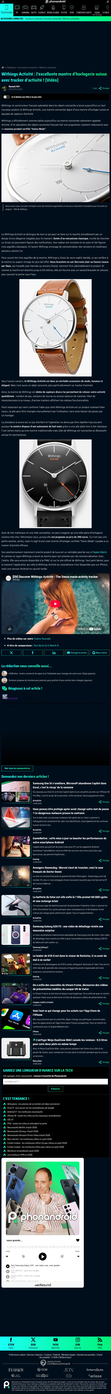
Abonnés (55, 1346)
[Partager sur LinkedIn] (54, 653)
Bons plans (53, 12)
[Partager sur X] (11, 653)
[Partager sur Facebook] (33, 653)
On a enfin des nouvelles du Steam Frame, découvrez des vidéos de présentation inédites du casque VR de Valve (70, 987)
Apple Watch (100, 552)
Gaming (25, 12)
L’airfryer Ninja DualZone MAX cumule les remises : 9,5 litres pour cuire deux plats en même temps (70, 1042)
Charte (99, 1355)
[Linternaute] (95, 1370)
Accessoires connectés (27, 67)
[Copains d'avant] (42, 1376)
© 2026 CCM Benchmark (61, 1357)
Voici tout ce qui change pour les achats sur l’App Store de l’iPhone (66, 1012)
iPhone (36, 1031)
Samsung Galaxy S (40, 947)
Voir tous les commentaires (17, 768)
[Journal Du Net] (69, 1370)
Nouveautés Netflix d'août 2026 (22, 1127)
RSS (99, 1346)
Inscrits (77, 1346)
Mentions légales (69, 1355)
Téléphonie (7, 12)
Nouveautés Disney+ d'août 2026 (22, 1131)
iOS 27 (10, 1119)
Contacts (48, 1355)
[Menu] (3, 2)
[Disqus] (55, 729)
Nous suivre (101, 652)
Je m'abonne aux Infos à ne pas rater (26, 97)
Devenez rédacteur (35, 1355)
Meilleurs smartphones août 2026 (23, 1150)
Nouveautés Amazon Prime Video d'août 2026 (28, 1135)
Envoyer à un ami (79, 652)
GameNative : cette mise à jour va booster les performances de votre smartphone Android (69, 840)
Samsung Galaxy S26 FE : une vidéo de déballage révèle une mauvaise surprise (68, 928)
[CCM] (42, 1370)
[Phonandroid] (6, 1385)
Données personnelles (86, 1355)
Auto (34, 12)
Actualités (37, 800)
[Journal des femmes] (16, 1370)
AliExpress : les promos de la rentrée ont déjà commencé (33, 1104)
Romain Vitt (14, 86)
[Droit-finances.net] (16, 1376)
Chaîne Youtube (42, 639)
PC (17, 12)
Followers (33, 1346)
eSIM (96, 13)
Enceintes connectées (52, 18)
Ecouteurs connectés (33, 18)
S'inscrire (55, 1089)
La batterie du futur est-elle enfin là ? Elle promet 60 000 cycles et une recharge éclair (70, 899)
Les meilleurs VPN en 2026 (19, 1154)
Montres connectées (71, 18)
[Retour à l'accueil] (55, 1)
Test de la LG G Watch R (46, 645)
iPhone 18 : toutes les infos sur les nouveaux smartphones (34, 1115)
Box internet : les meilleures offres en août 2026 (29, 1139)
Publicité (56, 1355)
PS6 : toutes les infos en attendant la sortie (27, 1123)
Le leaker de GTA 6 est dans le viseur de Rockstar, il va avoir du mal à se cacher (70, 957)
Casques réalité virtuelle (43, 1002)
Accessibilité (45, 1357)
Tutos (64, 12)
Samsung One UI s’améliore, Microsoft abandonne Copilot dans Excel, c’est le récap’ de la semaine (69, 785)
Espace (42, 12)
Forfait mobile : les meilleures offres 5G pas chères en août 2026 (37, 1143)
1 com (95, 88)
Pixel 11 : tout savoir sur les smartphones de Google (30, 1107)
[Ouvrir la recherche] (108, 2)
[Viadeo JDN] (69, 1376)
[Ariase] (95, 1375)
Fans (11, 1346)
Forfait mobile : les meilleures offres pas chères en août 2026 (35, 1147)
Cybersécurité (83, 12)
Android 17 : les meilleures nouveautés (25, 1111)
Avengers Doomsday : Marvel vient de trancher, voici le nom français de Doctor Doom (68, 869)
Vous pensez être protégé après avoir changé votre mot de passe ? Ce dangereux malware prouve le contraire (71, 811)
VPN (72, 12)
